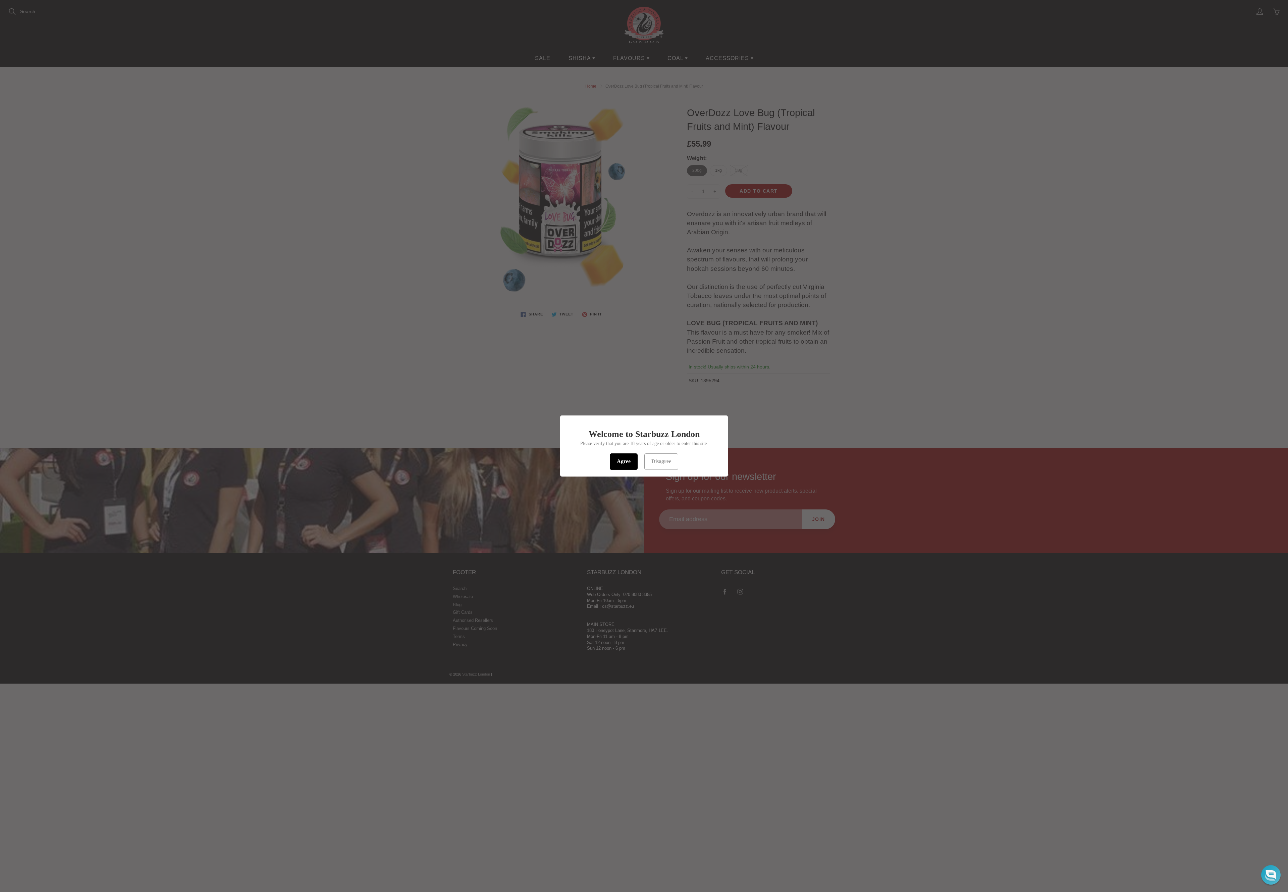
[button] (1271, 875)
